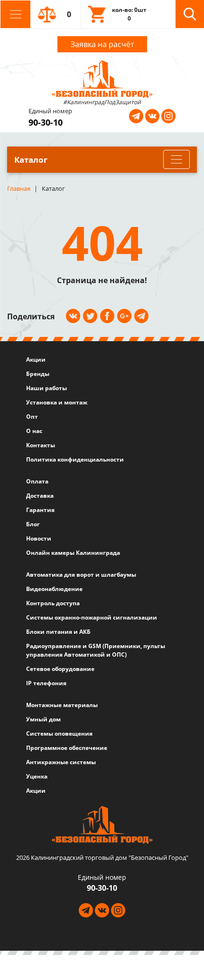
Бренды (37, 374)
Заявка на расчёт (102, 44)
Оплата (37, 481)
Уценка (36, 776)
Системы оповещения (59, 733)
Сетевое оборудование (60, 669)
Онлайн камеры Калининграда (73, 553)
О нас (34, 431)
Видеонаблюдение (54, 589)
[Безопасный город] (102, 78)
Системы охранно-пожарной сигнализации (91, 617)
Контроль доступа (53, 603)
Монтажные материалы (62, 705)
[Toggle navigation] (15, 14)
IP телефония (46, 683)
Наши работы (46, 388)
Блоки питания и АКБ (58, 632)
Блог (33, 524)
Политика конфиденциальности (75, 459)
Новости (38, 538)
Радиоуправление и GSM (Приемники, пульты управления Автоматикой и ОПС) (95, 650)
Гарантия (40, 510)
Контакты (40, 445)
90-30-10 (45, 122)
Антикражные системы (61, 762)
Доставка (40, 496)
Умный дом (43, 719)
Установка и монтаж (56, 402)
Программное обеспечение (66, 748)
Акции (36, 359)
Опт (32, 417)
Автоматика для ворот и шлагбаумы (81, 575)
